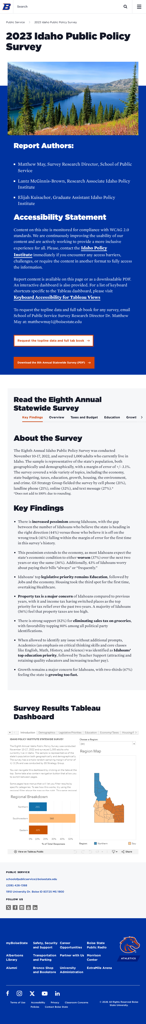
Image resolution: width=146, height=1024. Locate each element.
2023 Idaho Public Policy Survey (55, 22)
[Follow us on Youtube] (28, 907)
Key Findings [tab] (32, 417)
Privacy (55, 1002)
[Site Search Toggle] (125, 6)
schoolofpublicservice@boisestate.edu (31, 879)
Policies (35, 1006)
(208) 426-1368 (16, 885)
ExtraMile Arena (99, 968)
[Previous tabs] (13, 418)
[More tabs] (141, 418)
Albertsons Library (14, 958)
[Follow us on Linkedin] (35, 907)
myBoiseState (17, 943)
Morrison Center (94, 958)
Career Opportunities (71, 945)
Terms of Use (17, 1002)
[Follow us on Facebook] (15, 907)
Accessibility (38, 1002)
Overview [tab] (56, 417)
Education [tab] (112, 417)
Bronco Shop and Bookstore (44, 970)
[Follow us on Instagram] (21, 907)
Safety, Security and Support (45, 945)
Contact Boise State (56, 1006)
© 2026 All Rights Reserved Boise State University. (119, 1003)
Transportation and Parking (44, 958)
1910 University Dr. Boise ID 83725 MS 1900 (35, 891)
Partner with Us (72, 955)
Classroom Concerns (76, 1002)
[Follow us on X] (8, 907)
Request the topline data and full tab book (50, 340)
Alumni (11, 968)
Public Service (15, 22)
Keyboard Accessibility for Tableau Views (57, 297)
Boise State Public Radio (97, 945)
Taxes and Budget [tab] (84, 417)
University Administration (71, 970)
